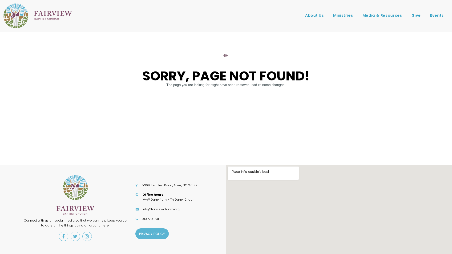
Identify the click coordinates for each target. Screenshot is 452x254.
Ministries (343, 15)
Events (437, 15)
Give (416, 15)
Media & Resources (382, 15)
